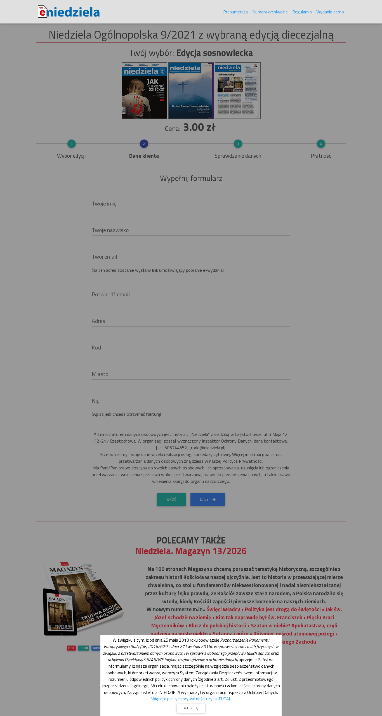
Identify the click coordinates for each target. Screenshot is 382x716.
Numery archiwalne (270, 11)
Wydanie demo (330, 11)
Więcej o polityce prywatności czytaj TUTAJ (190, 698)
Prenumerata (235, 11)
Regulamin (302, 11)
